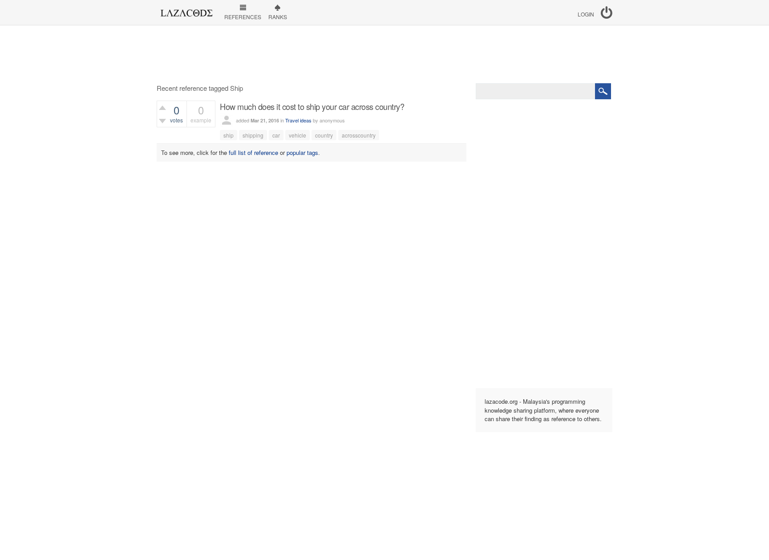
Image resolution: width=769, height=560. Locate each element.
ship (228, 135)
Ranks (277, 16)
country (324, 135)
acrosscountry (359, 135)
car (276, 135)
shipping (253, 135)
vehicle (297, 135)
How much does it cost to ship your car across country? (312, 106)
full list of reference (253, 152)
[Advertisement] (384, 54)
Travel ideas (298, 120)
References (242, 16)
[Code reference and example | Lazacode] (186, 10)
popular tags (302, 152)
